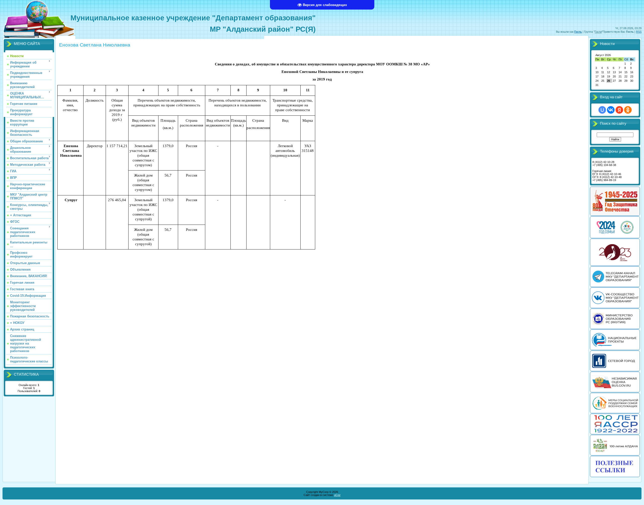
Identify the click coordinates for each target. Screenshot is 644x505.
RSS (638, 31)
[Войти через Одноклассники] (628, 110)
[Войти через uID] (602, 110)
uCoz (337, 494)
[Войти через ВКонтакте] (611, 110)
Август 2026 (603, 55)
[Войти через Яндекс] (619, 110)
